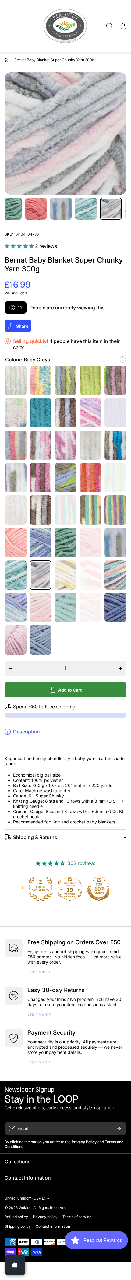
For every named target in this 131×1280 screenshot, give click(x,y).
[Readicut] (65, 26)
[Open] (15, 1265)
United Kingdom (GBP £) (25, 1198)
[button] (123, 26)
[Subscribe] (118, 1128)
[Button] (123, 359)
